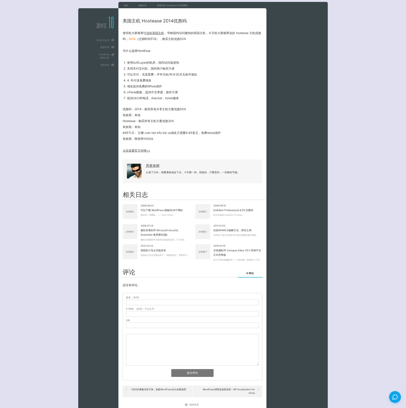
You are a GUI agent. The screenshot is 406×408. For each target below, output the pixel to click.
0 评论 (250, 273)
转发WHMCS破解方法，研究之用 (232, 230)
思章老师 (152, 165)
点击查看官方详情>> (136, 150)
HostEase (104, 54)
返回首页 (194, 404)
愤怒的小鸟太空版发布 (153, 250)
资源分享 (105, 47)
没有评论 (105, 64)
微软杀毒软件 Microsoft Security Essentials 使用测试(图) (159, 232)
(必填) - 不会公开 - (141, 309)
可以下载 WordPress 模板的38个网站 (162, 210)
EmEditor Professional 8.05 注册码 (233, 210)
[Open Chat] (395, 397)
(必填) (132, 297)
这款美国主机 (155, 33)
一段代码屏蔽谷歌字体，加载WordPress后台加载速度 (158, 389)
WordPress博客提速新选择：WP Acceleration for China (229, 391)
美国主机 (105, 57)
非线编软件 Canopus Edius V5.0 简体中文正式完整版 (237, 253)
